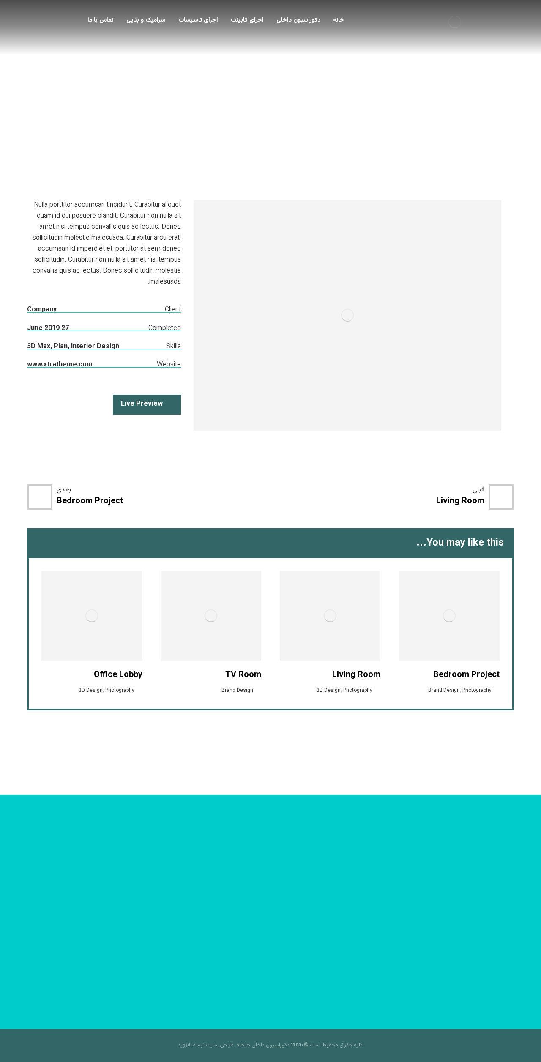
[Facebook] (304, 934)
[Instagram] (270, 934)
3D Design (329, 690)
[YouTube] (253, 934)
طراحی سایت (220, 1045)
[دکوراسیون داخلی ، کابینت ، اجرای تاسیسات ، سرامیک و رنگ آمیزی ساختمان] (455, 22)
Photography (477, 690)
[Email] (236, 934)
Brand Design (444, 690)
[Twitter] (287, 934)
